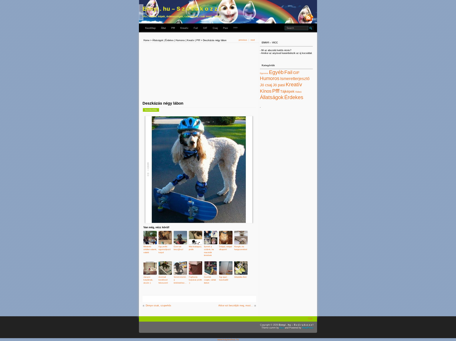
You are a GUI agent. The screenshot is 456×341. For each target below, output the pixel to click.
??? (235, 28)
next (253, 40)
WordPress (308, 327)
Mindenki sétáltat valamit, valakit (150, 249)
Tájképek (287, 91)
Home (146, 40)
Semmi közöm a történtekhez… (180, 280)
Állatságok (157, 40)
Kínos (265, 91)
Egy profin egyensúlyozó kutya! (165, 249)
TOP (310, 319)
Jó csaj (266, 85)
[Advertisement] (11, 54)
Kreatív (184, 28)
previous (243, 40)
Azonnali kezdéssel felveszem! (163, 280)
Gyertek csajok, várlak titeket (210, 280)
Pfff (173, 28)
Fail (196, 28)
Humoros (180, 40)
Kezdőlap (150, 28)
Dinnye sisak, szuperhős (158, 305)
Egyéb (276, 72)
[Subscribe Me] (309, 17)
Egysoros (264, 73)
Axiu (281, 327)
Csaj (215, 28)
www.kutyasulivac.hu (228, 339)
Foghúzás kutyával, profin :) (195, 280)
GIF (205, 28)
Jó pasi (279, 85)
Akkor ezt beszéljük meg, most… (235, 305)
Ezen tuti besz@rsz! (178, 248)
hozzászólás (150, 110)
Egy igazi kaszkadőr (223, 278)
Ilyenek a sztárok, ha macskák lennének (209, 251)
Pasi (225, 28)
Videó (298, 92)
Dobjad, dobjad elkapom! (225, 248)
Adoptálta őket (240, 277)
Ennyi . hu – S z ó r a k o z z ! (181, 9)
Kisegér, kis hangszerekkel (240, 248)
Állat (163, 28)
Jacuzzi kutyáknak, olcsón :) (148, 280)
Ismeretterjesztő (295, 78)
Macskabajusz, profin (195, 248)
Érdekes (169, 40)
